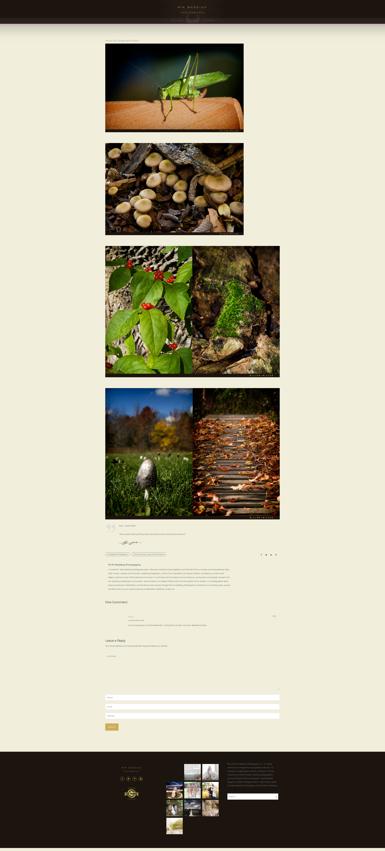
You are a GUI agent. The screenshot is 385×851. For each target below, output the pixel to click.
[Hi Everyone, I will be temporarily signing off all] (192, 772)
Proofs (193, 20)
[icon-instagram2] (141, 779)
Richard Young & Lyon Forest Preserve (148, 554)
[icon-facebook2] (123, 779)
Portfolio (177, 20)
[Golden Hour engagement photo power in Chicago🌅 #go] (174, 826)
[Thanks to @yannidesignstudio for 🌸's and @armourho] (210, 808)
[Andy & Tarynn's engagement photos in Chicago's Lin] (210, 790)
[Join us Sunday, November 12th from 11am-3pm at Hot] (210, 772)
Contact (209, 20)
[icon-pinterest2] (135, 779)
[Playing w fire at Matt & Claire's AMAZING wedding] (174, 790)
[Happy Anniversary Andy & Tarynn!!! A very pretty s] (174, 808)
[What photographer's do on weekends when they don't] (192, 790)
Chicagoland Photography (117, 554)
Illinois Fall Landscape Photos (122, 41)
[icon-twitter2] (129, 779)
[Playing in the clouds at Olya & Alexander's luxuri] (192, 808)
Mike (131, 616)
